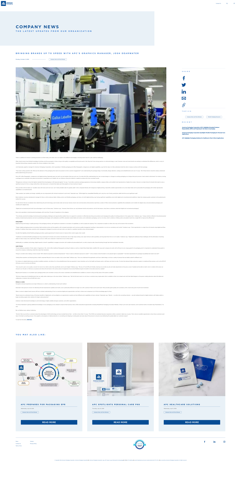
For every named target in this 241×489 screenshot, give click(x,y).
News (17, 441)
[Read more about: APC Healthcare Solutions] (192, 369)
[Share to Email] (184, 98)
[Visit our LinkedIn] (214, 442)
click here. (29, 319)
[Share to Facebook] (184, 78)
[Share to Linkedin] (184, 91)
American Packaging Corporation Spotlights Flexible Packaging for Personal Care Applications (203, 133)
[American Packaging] (7, 3)
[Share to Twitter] (184, 85)
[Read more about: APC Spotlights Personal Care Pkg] (120, 369)
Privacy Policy (33, 443)
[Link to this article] (184, 105)
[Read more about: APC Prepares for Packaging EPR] (49, 369)
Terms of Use (19, 445)
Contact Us (218, 3)
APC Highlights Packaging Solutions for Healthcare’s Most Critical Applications (203, 138)
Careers (32, 441)
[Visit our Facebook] (204, 442)
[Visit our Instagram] (224, 442)
